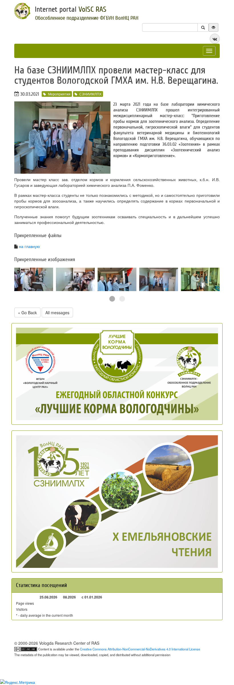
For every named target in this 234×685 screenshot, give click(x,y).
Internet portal (70, 9)
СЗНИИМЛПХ (90, 93)
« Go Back (27, 312)
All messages (57, 312)
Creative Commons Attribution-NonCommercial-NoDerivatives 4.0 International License (140, 649)
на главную (29, 246)
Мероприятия (59, 93)
